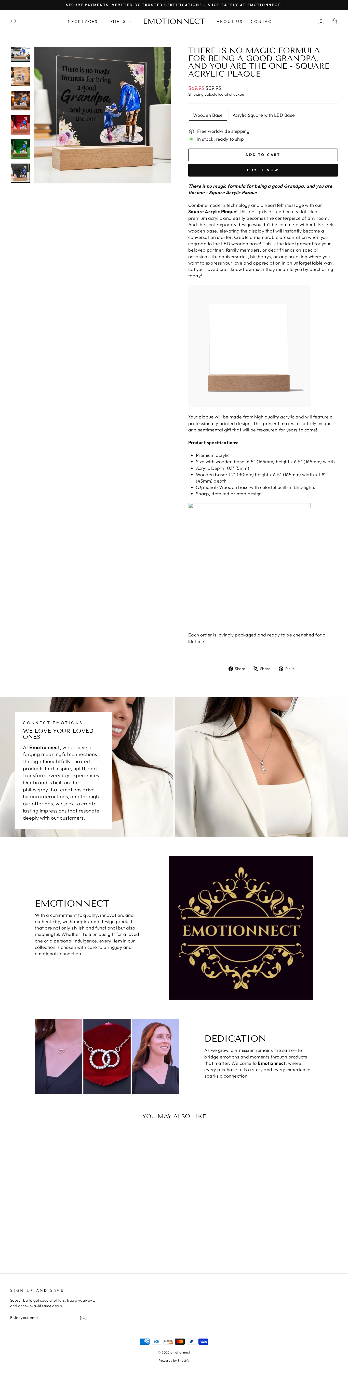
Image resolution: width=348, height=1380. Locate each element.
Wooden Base (208, 115)
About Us (230, 21)
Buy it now (263, 170)
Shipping (196, 94)
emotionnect (174, 21)
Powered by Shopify (174, 1360)
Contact (263, 21)
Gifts (119, 21)
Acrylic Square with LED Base (264, 115)
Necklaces (84, 21)
